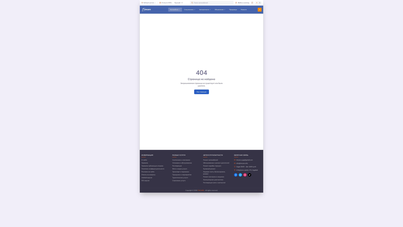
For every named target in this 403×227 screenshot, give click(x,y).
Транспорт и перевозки (180, 172)
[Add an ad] (260, 10)
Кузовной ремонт (209, 169)
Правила (144, 163)
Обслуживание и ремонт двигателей (216, 163)
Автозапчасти (204, 10)
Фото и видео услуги (179, 169)
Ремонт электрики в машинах (213, 177)
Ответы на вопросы (148, 175)
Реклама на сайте (147, 172)
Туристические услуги (180, 178)
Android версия (146, 178)
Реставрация (177, 166)
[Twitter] (240, 175)
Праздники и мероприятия (181, 175)
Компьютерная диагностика (213, 180)
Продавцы (233, 10)
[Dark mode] (259, 2)
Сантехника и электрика (181, 160)
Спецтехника (189, 10)
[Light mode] (256, 2)
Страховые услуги (178, 180)
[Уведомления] (252, 2)
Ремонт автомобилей (210, 160)
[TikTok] (249, 175)
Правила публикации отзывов (152, 166)
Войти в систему (243, 3)
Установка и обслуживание (182, 163)
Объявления (219, 10)
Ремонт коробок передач (212, 166)
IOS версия (145, 180)
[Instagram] (245, 175)
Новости (244, 10)
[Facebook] (235, 175)
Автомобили (174, 10)
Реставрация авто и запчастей (214, 183)
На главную (201, 92)
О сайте (144, 160)
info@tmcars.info (242, 163)
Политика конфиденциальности (152, 169)
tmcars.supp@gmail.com (244, 160)
